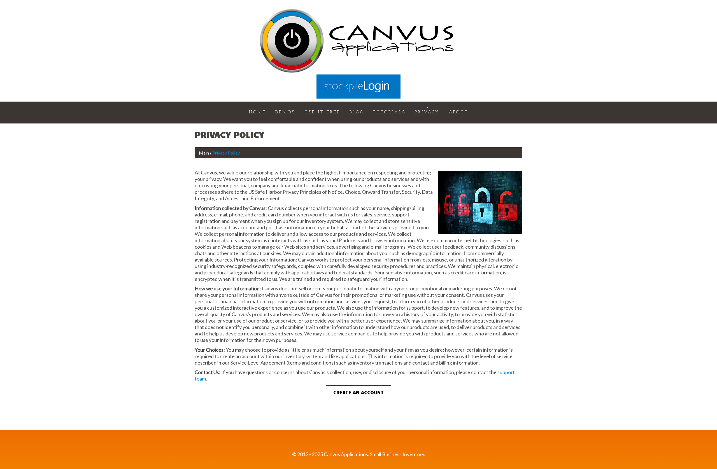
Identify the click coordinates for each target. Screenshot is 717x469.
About (458, 112)
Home (257, 112)
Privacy (427, 112)
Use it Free (322, 112)
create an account (358, 392)
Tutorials (389, 112)
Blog (357, 112)
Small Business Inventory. (397, 454)
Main (204, 152)
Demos (285, 112)
